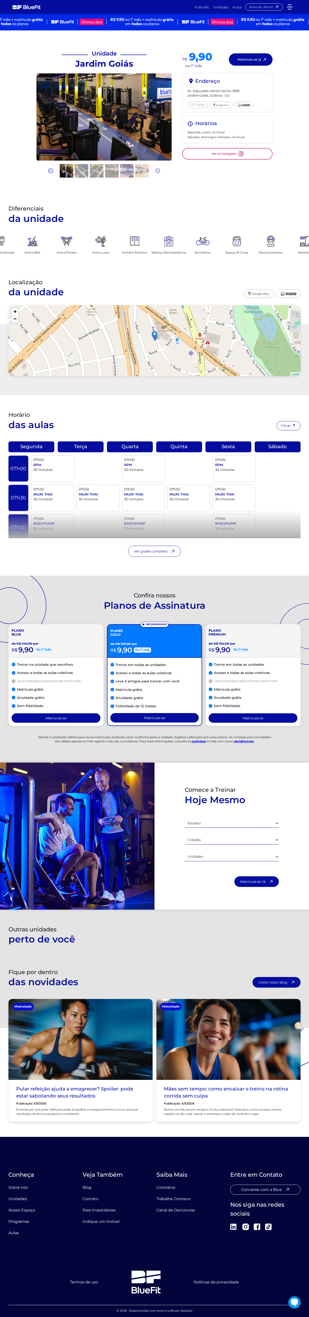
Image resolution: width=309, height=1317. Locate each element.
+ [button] (15, 312)
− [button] (15, 319)
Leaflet (295, 374)
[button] (289, 6)
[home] (27, 7)
